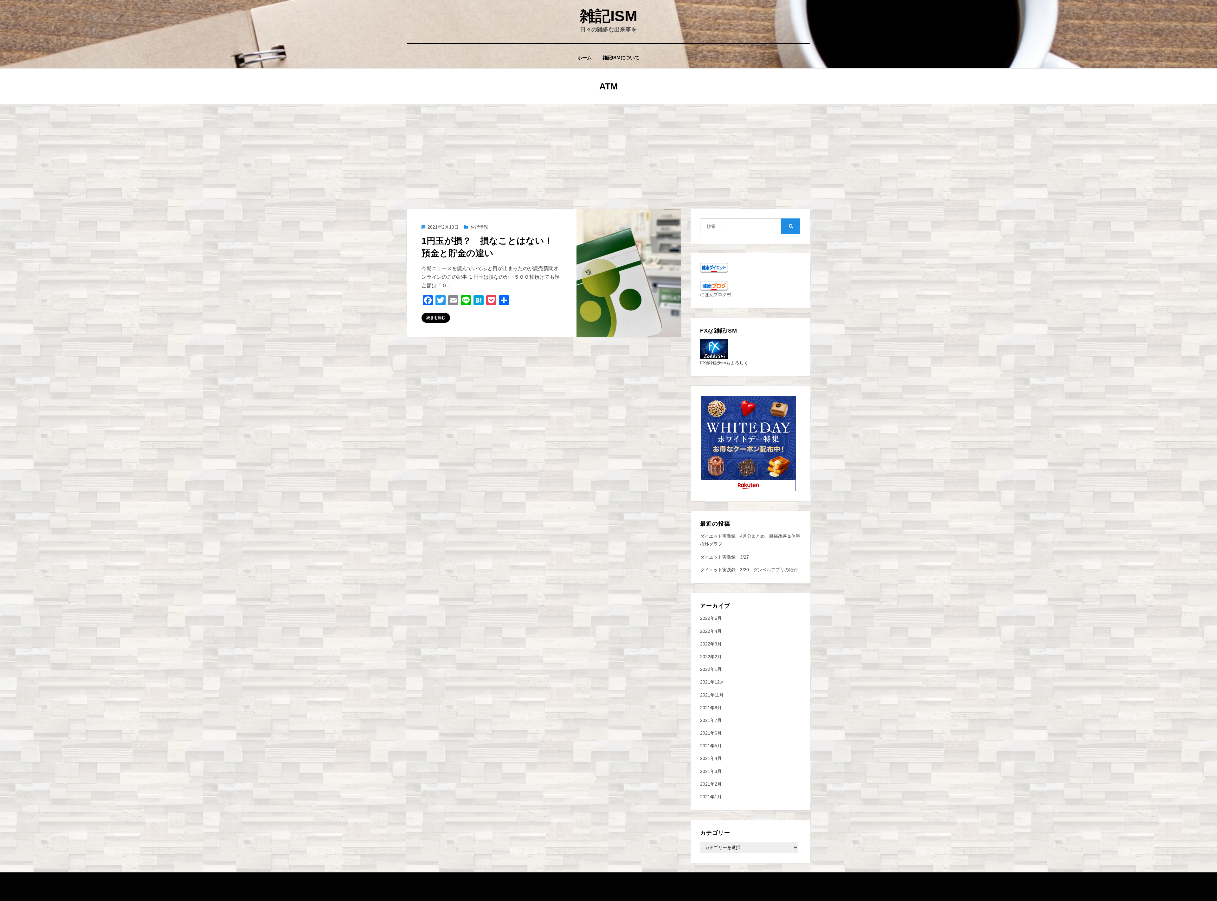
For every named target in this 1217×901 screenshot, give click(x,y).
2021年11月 (712, 694)
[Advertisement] (608, 151)
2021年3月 (711, 771)
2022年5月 (711, 618)
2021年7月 (711, 720)
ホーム (584, 57)
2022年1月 (711, 669)
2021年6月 (711, 733)
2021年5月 (711, 745)
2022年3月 (711, 643)
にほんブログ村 (715, 294)
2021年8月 (711, 707)
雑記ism (608, 16)
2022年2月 (711, 656)
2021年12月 (712, 681)
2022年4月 (711, 631)
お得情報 (479, 227)
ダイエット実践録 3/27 (724, 557)
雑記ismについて (621, 57)
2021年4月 (711, 758)
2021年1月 (711, 796)
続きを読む (435, 317)
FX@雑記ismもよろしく (724, 362)
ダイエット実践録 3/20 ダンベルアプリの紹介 (749, 569)
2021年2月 (711, 784)
